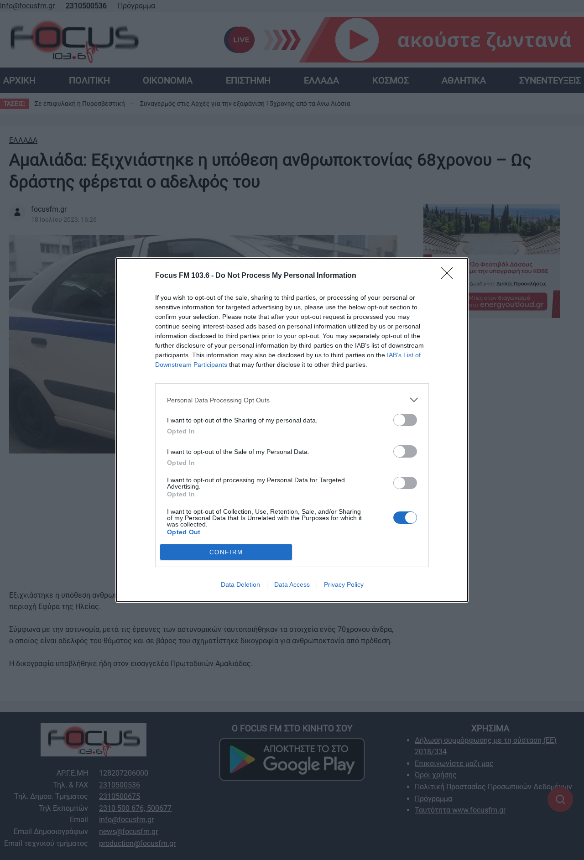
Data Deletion (240, 584)
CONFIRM (226, 552)
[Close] (450, 276)
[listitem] (292, 400)
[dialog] (292, 430)
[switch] (405, 420)
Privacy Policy (344, 584)
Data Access (292, 584)
